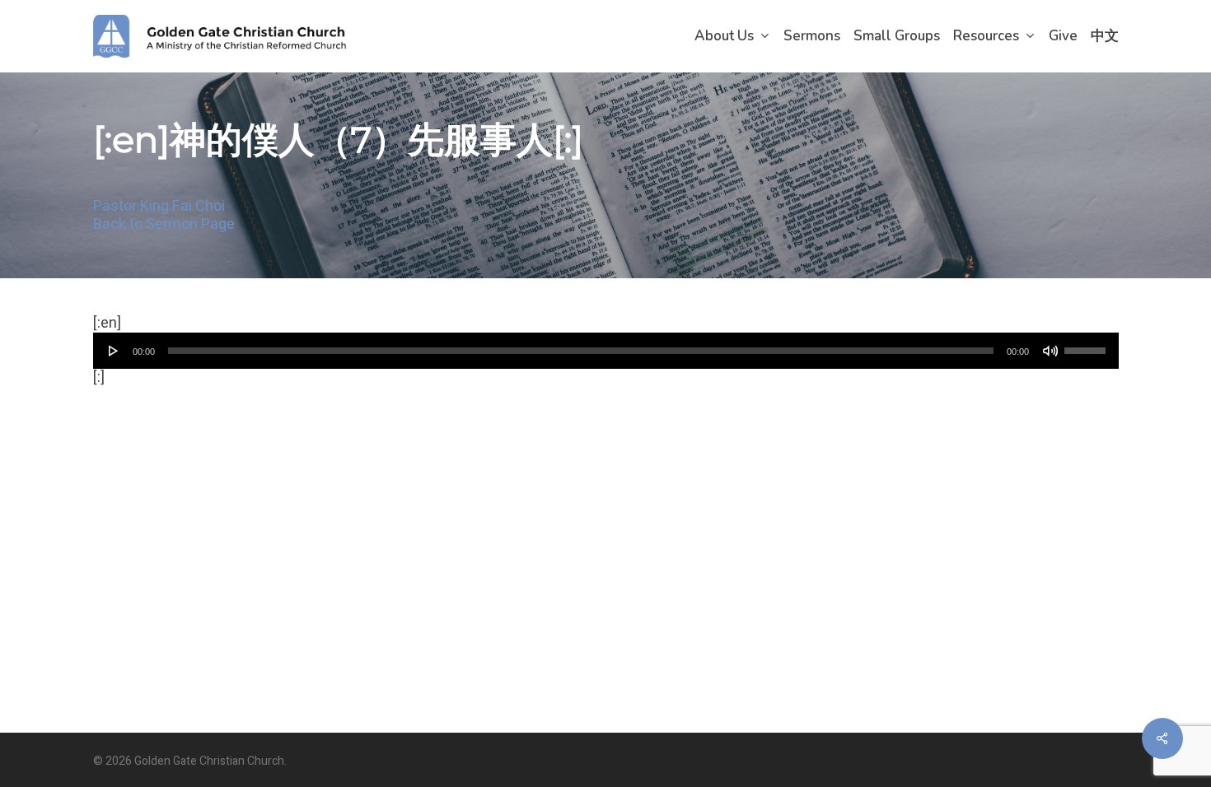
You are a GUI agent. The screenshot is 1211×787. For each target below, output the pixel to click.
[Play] (113, 350)
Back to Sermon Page (164, 224)
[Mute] (1050, 350)
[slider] (1087, 345)
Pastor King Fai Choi (159, 206)
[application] (606, 351)
